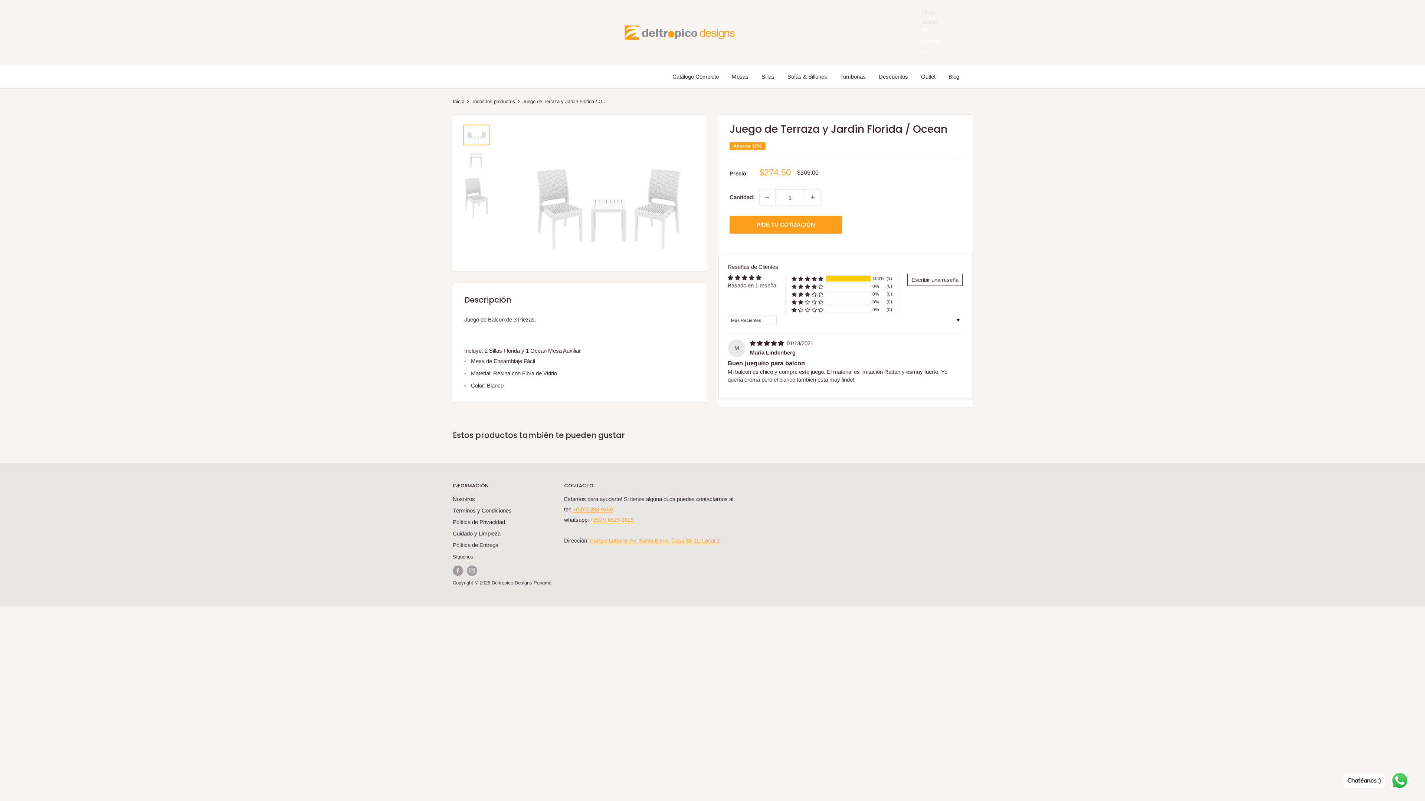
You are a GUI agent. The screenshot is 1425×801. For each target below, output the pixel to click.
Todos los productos (493, 101)
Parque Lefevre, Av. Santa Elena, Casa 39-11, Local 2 (655, 540)
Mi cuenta (931, 35)
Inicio (458, 101)
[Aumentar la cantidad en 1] (812, 197)
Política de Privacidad (479, 522)
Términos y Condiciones (482, 510)
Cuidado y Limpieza (477, 533)
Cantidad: (742, 197)
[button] (807, 279)
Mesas (740, 76)
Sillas (767, 76)
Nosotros (464, 499)
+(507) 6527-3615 (611, 520)
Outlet (928, 76)
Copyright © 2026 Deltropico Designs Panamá (502, 583)
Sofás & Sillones (807, 76)
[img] (767, 343)
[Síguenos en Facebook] (458, 571)
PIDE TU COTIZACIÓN (786, 224)
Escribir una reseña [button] (935, 280)
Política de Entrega (475, 545)
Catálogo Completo (695, 76)
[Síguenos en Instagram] (472, 571)
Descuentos (893, 76)
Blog (954, 76)
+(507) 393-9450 (593, 509)
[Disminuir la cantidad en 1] (767, 197)
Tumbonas (853, 76)
